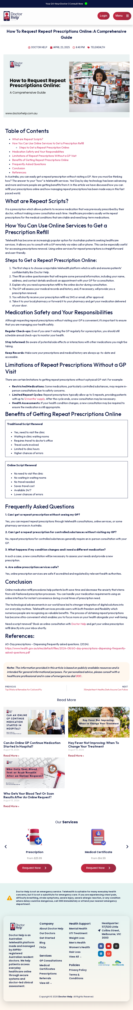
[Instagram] (116, 946)
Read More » (11, 755)
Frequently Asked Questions (29, 164)
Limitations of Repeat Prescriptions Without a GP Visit (44, 155)
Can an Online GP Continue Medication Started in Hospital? (31, 745)
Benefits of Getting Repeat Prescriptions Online (40, 160)
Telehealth (98, 47)
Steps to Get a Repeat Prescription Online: (44, 147)
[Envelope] (109, 954)
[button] (5, 846)
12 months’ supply (34, 399)
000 (78, 676)
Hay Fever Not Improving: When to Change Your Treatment (93, 745)
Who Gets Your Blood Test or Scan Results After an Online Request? (28, 795)
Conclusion (18, 168)
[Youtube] (109, 946)
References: (19, 172)
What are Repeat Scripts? (27, 139)
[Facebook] (101, 946)
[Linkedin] (101, 954)
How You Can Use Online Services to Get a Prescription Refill (48, 143)
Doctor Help (78, 624)
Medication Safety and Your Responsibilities (38, 151)
